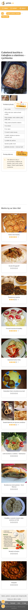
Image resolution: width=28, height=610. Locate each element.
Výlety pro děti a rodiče (14, 599)
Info (19, 603)
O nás (24, 603)
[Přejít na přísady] (3, 601)
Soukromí (5, 603)
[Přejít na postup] (3, 606)
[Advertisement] (14, 34)
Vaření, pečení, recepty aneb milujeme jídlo (14, 596)
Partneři (12, 603)
